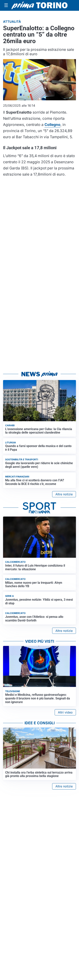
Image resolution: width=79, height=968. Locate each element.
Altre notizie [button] (64, 494)
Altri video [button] (65, 712)
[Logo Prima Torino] (39, 5)
